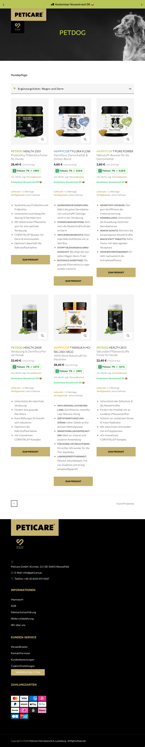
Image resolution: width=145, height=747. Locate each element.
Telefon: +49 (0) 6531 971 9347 (31, 578)
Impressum (17, 599)
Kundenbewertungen (22, 659)
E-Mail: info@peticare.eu (28, 572)
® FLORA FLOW (72, 151)
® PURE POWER (115, 151)
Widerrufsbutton (28, 672)
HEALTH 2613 (111, 347)
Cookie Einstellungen (23, 665)
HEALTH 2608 (26, 347)
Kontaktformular (20, 653)
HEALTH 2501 (26, 151)
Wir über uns (18, 624)
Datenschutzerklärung (23, 612)
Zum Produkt (30, 259)
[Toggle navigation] (130, 21)
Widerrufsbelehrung (22, 618)
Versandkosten (19, 646)
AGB (13, 605)
